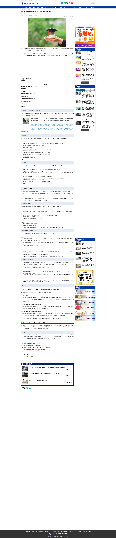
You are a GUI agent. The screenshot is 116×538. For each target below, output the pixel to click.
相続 (30, 7)
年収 (26, 7)
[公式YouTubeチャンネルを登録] (72, 3)
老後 (61, 7)
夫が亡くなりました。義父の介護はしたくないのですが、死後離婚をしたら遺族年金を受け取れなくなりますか (88, 109)
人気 (22, 7)
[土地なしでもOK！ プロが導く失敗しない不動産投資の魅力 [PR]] (85, 254)
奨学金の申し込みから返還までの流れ (29, 86)
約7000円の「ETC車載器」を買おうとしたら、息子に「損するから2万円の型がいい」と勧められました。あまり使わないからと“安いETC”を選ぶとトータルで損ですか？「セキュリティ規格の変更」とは (88, 124)
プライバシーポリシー (54, 531)
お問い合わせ (72, 531)
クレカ (74, 7)
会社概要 (41, 531)
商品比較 (92, 7)
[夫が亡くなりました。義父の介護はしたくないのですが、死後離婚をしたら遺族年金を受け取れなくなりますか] (78, 108)
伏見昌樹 (25, 13)
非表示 (48, 84)
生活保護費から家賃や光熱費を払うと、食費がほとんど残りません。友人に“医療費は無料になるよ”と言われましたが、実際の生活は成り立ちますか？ (88, 102)
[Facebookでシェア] (22, 388)
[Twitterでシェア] (24, 388)
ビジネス (80, 7)
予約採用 (23, 88)
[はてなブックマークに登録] (30, 388)
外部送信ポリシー (64, 531)
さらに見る (85, 82)
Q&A (22, 103)
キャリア (69, 7)
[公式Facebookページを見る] (69, 3)
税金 (34, 7)
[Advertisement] (47, 67)
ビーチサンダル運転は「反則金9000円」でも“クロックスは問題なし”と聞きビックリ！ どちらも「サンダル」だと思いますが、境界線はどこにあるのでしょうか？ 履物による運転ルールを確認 (88, 116)
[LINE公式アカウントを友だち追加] (64, 3)
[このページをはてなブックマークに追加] (62, 3)
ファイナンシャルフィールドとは (31, 531)
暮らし (56, 7)
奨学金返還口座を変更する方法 (28, 93)
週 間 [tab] (80, 89)
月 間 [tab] (90, 89)
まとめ (23, 106)
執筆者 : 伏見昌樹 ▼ (28, 78)
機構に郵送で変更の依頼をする (28, 98)
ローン (46, 7)
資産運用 (51, 7)
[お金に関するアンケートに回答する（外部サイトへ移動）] (85, 277)
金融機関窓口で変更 (26, 96)
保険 (42, 7)
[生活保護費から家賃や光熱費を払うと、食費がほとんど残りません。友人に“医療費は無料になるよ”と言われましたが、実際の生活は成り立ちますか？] (78, 101)
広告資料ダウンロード (87, 531)
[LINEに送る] (27, 388)
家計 (65, 7)
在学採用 (23, 91)
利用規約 (46, 531)
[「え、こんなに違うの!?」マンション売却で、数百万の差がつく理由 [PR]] (85, 267)
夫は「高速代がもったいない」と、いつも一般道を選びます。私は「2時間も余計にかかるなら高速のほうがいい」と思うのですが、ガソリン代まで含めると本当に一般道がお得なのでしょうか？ (88, 94)
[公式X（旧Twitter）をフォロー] (67, 3)
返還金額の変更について (27, 101)
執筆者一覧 (79, 531)
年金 (38, 7)
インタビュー (86, 7)
